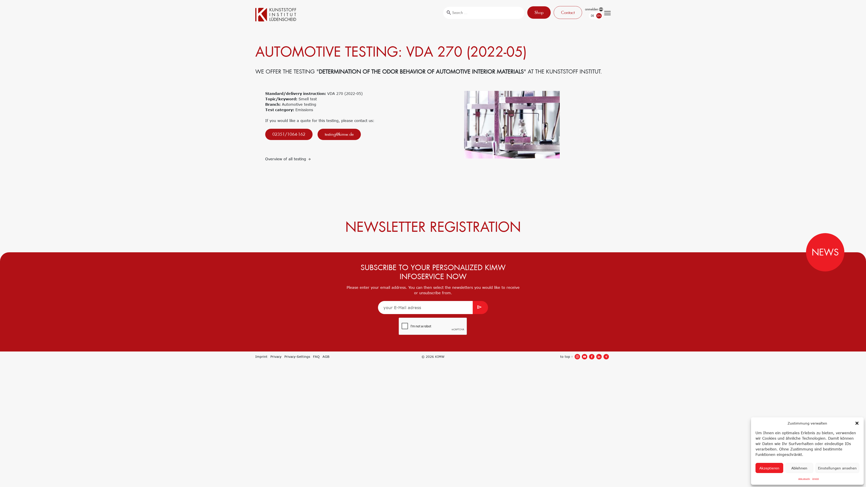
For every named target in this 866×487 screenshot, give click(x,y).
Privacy (275, 356)
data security (804, 479)
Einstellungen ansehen (837, 468)
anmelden (592, 9)
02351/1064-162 (288, 134)
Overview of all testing (286, 159)
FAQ (316, 356)
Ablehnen (799, 468)
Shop (537, 12)
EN (594, 16)
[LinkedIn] (599, 356)
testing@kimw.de (339, 134)
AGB (325, 356)
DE (587, 16)
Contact (566, 12)
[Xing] (606, 356)
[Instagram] (577, 356)
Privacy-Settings (297, 356)
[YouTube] (584, 356)
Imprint (815, 479)
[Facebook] (591, 356)
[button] (857, 423)
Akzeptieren (769, 468)
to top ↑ (566, 356)
